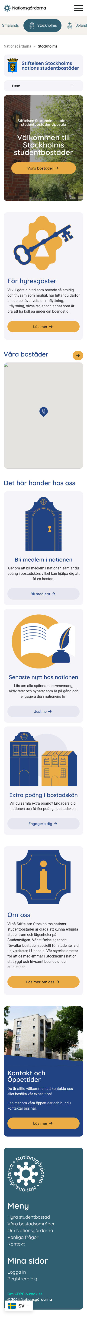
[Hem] (25, 8)
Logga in (16, 1272)
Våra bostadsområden (31, 1224)
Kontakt (16, 1244)
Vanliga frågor (23, 1237)
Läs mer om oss (40, 982)
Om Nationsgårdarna (30, 1230)
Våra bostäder (40, 168)
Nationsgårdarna (17, 46)
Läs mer (40, 326)
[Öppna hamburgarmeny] (78, 8)
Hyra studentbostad (28, 1217)
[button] (43, 411)
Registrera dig (22, 1279)
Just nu (40, 711)
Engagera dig (40, 823)
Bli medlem (40, 593)
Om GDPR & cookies (24, 1293)
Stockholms (47, 25)
